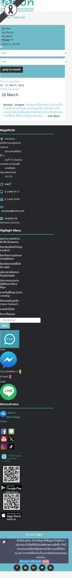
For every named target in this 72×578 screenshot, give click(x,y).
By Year (6, 29)
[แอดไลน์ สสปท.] (11, 431)
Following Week (9, 89)
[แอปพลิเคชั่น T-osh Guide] (11, 458)
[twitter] (11, 439)
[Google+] (33, 567)
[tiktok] (11, 446)
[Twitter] (42, 567)
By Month (8, 32)
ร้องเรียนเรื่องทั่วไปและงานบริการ (11, 248)
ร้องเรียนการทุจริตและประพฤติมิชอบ (11, 257)
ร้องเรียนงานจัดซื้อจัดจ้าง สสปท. (10, 265)
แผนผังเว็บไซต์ (7, 309)
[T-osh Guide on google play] (11, 480)
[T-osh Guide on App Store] (11, 507)
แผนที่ (8, 184)
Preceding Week (10, 81)
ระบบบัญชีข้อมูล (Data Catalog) (11, 294)
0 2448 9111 (12, 192)
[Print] (59, 27)
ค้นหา (5, 326)
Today (5, 40)
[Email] (50, 567)
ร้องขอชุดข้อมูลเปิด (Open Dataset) (9, 302)
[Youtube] (4, 439)
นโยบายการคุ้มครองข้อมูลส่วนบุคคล (9, 274)
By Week (7, 36)
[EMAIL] (64, 27)
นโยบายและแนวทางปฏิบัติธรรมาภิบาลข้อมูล (9, 284)
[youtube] (25, 567)
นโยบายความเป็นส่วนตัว (30, 561)
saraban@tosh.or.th (12, 211)
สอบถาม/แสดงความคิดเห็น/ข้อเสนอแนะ (10, 240)
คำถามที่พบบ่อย (7, 314)
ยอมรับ (45, 561)
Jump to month (11, 44)
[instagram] (4, 446)
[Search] (5, 48)
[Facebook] (17, 567)
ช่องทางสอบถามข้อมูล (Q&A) (10, 417)
